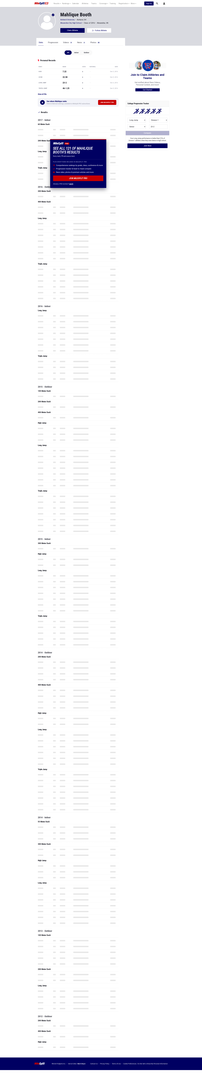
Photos (94, 42)
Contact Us (94, 1064)
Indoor (76, 52)
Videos (67, 42)
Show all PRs (42, 94)
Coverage (103, 3)
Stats (41, 42)
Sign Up (149, 3)
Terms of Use (116, 1064)
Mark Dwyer (81, 1064)
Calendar (75, 3)
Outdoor (86, 52)
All (68, 52)
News (81, 42)
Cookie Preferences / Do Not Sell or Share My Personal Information (145, 1064)
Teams (94, 3)
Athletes (85, 3)
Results (56, 3)
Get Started (147, 90)
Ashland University (67, 20)
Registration (123, 3)
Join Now (147, 146)
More (133, 3)
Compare (147, 133)
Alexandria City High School (71, 23)
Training (113, 3)
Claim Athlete (72, 30)
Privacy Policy (104, 1064)
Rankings (65, 3)
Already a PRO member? (63, 184)
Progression (53, 42)
